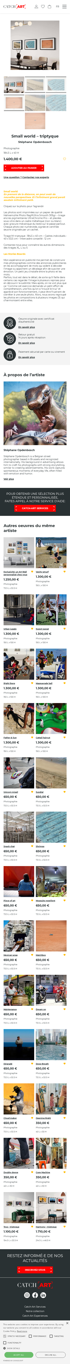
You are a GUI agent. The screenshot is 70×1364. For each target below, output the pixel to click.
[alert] (35, 1342)
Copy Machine (43, 1172)
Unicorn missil (11, 792)
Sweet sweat (42, 629)
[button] (16, 1336)
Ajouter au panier (23, 167)
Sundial (39, 792)
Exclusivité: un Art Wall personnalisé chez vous (15, 573)
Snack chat (9, 846)
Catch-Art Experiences (35, 1315)
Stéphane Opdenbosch (35, 142)
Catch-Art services (35, 508)
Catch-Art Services (35, 1306)
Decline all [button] (50, 1355)
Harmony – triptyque (46, 1227)
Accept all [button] (19, 1355)
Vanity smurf (42, 572)
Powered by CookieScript (13, 1361)
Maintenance (10, 1009)
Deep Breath (42, 1064)
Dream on (41, 1009)
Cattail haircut (43, 737)
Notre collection (35, 1311)
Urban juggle (10, 629)
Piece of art (9, 900)
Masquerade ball (44, 683)
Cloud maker (10, 1118)
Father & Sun (10, 737)
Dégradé (8, 1064)
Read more (22, 1331)
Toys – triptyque (11, 1227)
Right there (9, 683)
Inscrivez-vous (35, 1269)
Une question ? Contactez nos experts (26, 177)
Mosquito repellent (45, 900)
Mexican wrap (11, 955)
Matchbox (41, 955)
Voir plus (9, 479)
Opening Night (43, 1118)
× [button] (67, 1323)
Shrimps (40, 846)
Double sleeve (11, 1172)
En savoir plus (26, 327)
